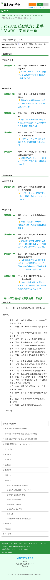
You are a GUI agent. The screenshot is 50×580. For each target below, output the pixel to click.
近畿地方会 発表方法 (14, 509)
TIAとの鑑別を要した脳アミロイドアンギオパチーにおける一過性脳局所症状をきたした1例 (32, 285)
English (4, 546)
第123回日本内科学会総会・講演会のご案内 (21, 434)
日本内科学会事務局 (25, 558)
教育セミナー (12, 514)
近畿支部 (8, 480)
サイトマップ (34, 543)
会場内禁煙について (9, 549)
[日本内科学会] (11, 4)
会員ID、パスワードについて (37, 7)
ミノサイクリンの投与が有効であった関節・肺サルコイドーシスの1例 (32, 196)
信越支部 (8, 465)
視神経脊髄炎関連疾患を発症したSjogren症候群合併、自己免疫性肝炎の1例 (31, 103)
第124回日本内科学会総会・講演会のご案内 (21, 439)
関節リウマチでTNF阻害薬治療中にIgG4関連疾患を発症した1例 (31, 142)
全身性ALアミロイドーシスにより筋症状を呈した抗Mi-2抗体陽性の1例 (32, 161)
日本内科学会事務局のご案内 (19, 546)
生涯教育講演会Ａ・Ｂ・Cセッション (18, 444)
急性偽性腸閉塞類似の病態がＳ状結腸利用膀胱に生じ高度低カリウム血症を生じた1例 (32, 123)
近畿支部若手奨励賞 (14, 499)
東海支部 (8, 470)
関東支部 (8, 460)
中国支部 (8, 524)
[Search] (46, 4)
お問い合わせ (23, 549)
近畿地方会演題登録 (14, 504)
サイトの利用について (10, 552)
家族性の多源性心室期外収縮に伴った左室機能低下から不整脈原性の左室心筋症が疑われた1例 (32, 244)
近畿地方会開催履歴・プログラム (19, 490)
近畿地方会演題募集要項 (16, 495)
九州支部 (8, 534)
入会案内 (5, 543)
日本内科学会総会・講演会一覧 (16, 428)
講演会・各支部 (9, 424)
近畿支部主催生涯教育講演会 (17, 485)
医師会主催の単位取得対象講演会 (19, 519)
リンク (43, 543)
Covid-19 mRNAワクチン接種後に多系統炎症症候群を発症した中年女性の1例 (32, 75)
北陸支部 (8, 475)
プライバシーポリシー (18, 543)
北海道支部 (9, 449)
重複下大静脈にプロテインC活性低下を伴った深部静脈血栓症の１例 (32, 225)
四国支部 (8, 529)
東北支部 (8, 454)
